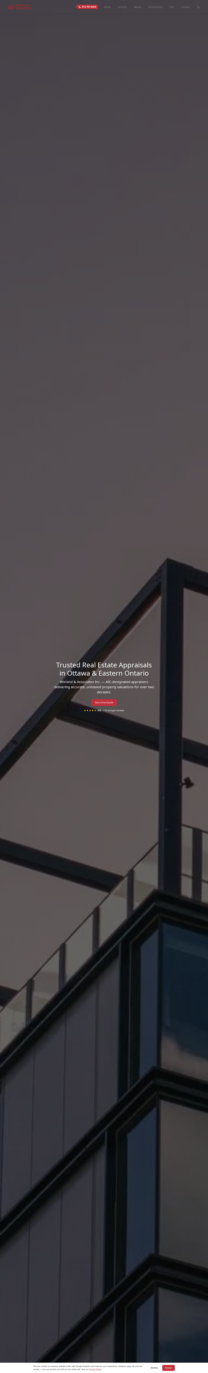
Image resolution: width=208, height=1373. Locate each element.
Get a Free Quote (104, 702)
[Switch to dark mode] (198, 7)
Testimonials (155, 7)
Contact (185, 7)
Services (122, 7)
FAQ (171, 7)
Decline (154, 1368)
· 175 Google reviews (104, 710)
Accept (168, 1368)
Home (107, 7)
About (137, 7)
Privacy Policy (95, 1369)
